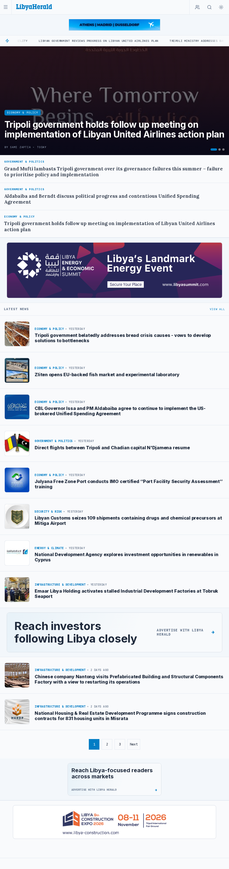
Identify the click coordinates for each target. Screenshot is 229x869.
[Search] (209, 7)
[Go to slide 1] (214, 149)
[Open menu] (5, 7)
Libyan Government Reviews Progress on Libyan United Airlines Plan (77, 41)
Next (134, 744)
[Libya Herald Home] (34, 7)
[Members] (197, 7)
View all (217, 309)
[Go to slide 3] (223, 149)
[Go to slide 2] (219, 149)
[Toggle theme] (221, 7)
